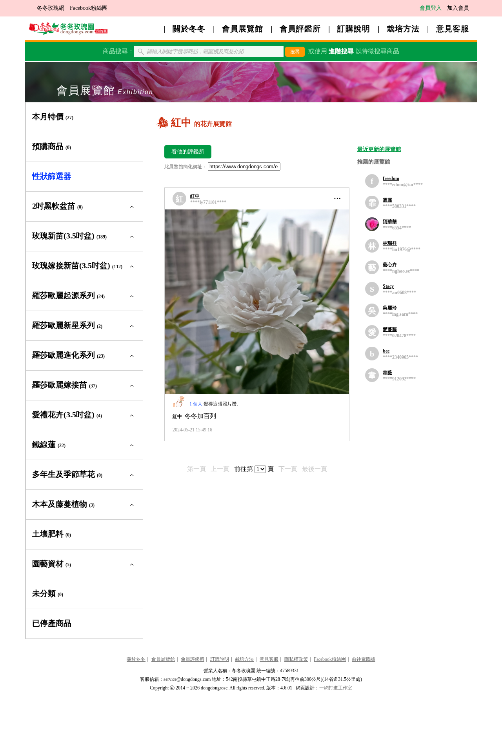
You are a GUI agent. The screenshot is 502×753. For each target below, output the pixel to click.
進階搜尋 (341, 51)
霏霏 (387, 200)
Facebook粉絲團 (88, 8)
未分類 (47, 593)
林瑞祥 (390, 243)
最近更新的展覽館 (379, 149)
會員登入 (431, 8)
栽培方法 (403, 28)
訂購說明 (353, 28)
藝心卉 (390, 264)
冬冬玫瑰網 (50, 8)
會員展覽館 (242, 28)
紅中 (195, 196)
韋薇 (387, 372)
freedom (391, 178)
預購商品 (51, 146)
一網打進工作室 (335, 688)
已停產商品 (51, 623)
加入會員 (458, 8)
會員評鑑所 (300, 28)
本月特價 (52, 116)
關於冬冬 (189, 28)
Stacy (388, 286)
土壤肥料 (51, 533)
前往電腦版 (363, 659)
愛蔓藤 (390, 329)
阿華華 (390, 221)
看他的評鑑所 (187, 152)
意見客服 (452, 28)
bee (386, 351)
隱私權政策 (296, 659)
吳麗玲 (390, 308)
